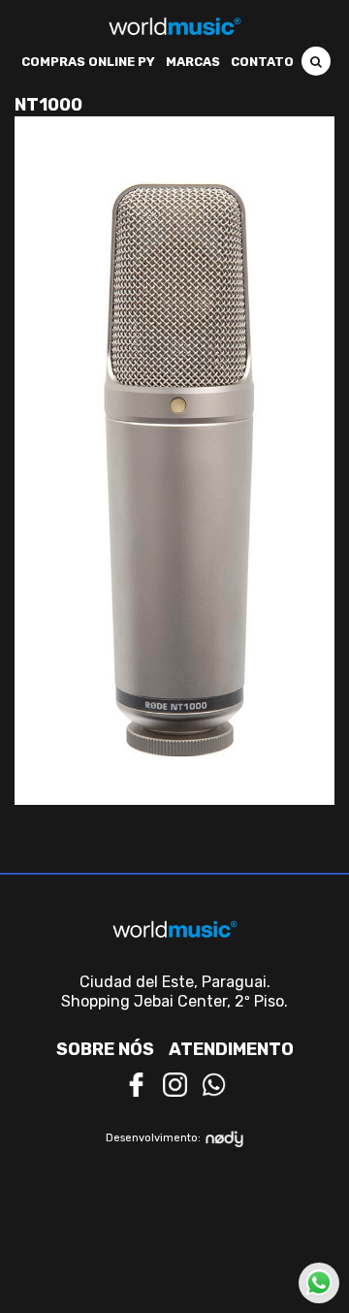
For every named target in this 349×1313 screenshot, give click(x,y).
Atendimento (231, 1049)
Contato (262, 61)
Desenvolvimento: (153, 1138)
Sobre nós (105, 1049)
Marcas (193, 61)
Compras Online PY (88, 61)
